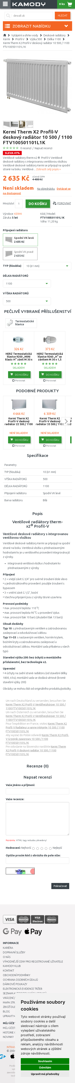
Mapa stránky (12, 1002)
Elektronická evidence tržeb (22, 988)
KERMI (18, 213)
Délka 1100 (54, 39)
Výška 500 (36, 39)
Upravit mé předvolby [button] (45, 1074)
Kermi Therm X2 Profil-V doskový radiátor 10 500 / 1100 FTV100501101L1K (36, 750)
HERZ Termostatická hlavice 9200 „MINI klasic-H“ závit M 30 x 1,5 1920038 (18, 358)
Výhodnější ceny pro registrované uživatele (33, 961)
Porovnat (64, 203)
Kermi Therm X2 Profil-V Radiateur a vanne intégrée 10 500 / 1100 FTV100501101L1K (36, 727)
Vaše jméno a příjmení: (20, 785)
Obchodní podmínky (16, 975)
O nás (6, 957)
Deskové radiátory (54, 35)
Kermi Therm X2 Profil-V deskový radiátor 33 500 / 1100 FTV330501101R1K (50, 423)
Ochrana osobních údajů (20, 979)
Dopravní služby (14, 952)
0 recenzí (25, 148)
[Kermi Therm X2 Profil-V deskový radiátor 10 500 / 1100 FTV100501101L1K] (37, 85)
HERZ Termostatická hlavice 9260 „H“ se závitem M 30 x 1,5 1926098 (50, 358)
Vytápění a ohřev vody (24, 35)
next (66, 421)
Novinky (8, 1036)
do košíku (21, 374)
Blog (6, 1011)
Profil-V (19, 39)
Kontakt (8, 970)
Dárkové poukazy (15, 984)
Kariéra (8, 947)
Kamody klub (12, 965)
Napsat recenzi (43, 148)
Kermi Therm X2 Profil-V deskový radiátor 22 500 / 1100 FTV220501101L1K (19, 423)
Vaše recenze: (15, 799)
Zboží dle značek (14, 1006)
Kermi (6, 39)
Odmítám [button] (45, 1067)
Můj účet (9, 1027)
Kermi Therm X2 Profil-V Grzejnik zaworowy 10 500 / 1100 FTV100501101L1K (37, 739)
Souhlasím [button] (45, 1061)
